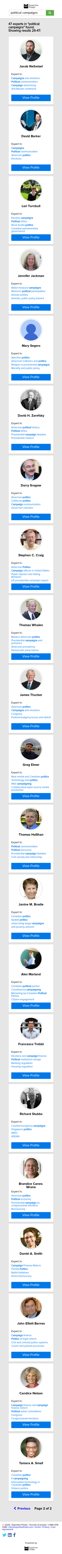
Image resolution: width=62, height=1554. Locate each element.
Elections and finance (29, 1056)
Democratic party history (25, 650)
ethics (19, 221)
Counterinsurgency (28, 1126)
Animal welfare (19, 295)
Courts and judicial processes (27, 1346)
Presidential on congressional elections (25, 1204)
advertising (23, 85)
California (21, 500)
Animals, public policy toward (27, 298)
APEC (14, 1133)
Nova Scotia (22, 225)
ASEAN (15, 1136)
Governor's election (22, 508)
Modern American (25, 637)
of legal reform (24, 1339)
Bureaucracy (18, 1209)
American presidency (23, 646)
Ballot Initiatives (20, 1272)
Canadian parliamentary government (24, 230)
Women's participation (28, 291)
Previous (23, 1508)
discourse (21, 850)
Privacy (45, 1527)
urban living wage (27, 923)
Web (21, 783)
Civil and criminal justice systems (29, 1342)
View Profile (30, 97)
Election (22, 218)
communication (24, 81)
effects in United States (30, 570)
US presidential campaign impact (29, 580)
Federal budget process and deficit (31, 717)
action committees (26, 1411)
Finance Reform (26, 1265)
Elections (16, 158)
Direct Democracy (21, 1276)
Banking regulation (22, 1063)
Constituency (26, 989)
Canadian (21, 916)
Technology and (24, 780)
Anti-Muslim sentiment (23, 89)
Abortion (20, 357)
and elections (25, 78)
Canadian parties (25, 986)
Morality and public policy (25, 368)
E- (19, 1478)
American (21, 155)
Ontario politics (19, 1488)
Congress (16, 714)
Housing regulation (22, 1066)
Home (38, 1527)
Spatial (19, 919)
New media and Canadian (30, 776)
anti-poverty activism (22, 927)
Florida (19, 1269)
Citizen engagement (22, 999)
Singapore (21, 1129)
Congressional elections (25, 1418)
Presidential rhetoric (22, 438)
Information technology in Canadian (25, 1483)
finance (21, 1335)
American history (25, 427)
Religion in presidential (30, 364)
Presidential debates (28, 434)
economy (21, 1199)
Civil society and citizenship (26, 857)
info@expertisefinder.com (21, 1527)
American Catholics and (28, 361)
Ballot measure (26, 287)
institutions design (26, 1059)
